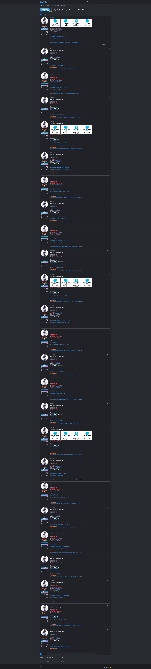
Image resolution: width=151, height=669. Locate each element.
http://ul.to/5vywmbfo (54, 544)
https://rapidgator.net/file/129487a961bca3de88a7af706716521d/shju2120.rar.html (66, 479)
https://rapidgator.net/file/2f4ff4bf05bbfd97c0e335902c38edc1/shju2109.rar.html (66, 197)
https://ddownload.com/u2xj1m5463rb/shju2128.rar (60, 646)
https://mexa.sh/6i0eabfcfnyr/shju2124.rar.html (59, 548)
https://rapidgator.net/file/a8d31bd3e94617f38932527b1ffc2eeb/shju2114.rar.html (66, 325)
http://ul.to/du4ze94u (54, 213)
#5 (109, 121)
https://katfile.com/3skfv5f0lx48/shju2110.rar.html (59, 216)
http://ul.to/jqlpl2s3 (53, 60)
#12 (109, 305)
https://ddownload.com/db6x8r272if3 (57, 114)
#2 (109, 48)
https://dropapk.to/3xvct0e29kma (56, 451)
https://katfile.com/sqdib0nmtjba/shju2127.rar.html (59, 619)
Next (45, 14)
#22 (109, 556)
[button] (53, 2)
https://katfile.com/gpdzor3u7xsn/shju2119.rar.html (60, 448)
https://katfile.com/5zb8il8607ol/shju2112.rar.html (59, 264)
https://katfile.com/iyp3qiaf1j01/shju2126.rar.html (59, 595)
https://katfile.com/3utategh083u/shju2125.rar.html (60, 570)
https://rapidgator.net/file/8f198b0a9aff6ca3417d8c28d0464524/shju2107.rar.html (66, 148)
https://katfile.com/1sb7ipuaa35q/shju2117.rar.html (59, 393)
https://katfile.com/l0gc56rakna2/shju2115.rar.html (59, 344)
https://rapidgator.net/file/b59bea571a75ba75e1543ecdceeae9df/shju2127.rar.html (66, 625)
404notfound (43, 11)
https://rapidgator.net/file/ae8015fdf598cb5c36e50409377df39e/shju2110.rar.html (66, 221)
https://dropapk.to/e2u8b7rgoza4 (56, 573)
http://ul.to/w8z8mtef (54, 85)
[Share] (108, 17)
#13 (109, 330)
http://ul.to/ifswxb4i (53, 342)
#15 (109, 378)
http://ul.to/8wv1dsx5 (54, 391)
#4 (109, 97)
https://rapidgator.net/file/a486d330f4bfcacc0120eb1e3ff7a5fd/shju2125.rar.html (66, 576)
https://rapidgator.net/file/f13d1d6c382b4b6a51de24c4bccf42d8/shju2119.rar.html (66, 454)
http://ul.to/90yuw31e (54, 238)
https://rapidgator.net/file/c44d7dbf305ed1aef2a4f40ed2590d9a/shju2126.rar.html (66, 601)
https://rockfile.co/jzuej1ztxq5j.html (57, 193)
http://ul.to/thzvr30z (54, 109)
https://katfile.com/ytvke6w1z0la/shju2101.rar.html (59, 36)
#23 (109, 580)
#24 (109, 605)
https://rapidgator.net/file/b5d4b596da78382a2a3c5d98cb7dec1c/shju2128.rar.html (66, 649)
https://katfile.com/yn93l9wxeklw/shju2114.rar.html (60, 320)
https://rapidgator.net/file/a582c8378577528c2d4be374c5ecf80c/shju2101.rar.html (66, 42)
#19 (109, 483)
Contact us (103, 667)
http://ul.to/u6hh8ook (54, 592)
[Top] (108, 667)
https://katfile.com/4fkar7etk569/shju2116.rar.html (59, 369)
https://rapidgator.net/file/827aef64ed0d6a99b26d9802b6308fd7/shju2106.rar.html (66, 117)
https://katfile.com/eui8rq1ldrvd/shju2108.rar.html (59, 167)
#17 (109, 427)
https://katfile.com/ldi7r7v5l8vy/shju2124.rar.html (59, 546)
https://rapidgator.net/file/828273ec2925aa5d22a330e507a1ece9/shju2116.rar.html (66, 374)
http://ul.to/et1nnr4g (54, 641)
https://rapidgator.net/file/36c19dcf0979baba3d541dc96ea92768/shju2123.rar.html (66, 527)
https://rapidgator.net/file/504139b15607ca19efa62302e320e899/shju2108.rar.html (66, 173)
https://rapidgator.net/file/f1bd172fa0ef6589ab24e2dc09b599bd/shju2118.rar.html (66, 423)
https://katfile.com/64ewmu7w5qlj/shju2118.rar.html (60, 417)
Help (106, 667)
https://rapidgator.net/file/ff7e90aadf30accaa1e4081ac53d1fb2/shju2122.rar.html (65, 503)
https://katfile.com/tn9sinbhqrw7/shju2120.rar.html (59, 473)
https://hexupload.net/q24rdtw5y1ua (57, 597)
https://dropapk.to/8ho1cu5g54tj (56, 499)
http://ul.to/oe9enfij (53, 262)
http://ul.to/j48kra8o (54, 293)
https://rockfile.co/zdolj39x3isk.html (57, 89)
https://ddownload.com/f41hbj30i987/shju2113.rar (59, 298)
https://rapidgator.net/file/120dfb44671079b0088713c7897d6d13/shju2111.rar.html (66, 246)
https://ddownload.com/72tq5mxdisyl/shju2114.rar (59, 322)
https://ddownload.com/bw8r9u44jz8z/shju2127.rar (60, 622)
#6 (109, 152)
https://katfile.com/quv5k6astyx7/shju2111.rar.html (59, 240)
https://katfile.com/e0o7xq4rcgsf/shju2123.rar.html (60, 522)
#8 (109, 201)
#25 (109, 629)
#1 (109, 17)
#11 (109, 274)
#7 (109, 177)
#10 (109, 250)
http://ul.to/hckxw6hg (54, 366)
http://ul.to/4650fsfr (54, 568)
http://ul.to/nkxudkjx (54, 446)
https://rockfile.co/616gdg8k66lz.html (57, 65)
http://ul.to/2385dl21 (54, 34)
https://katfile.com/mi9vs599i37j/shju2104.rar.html (59, 87)
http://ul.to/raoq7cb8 (54, 317)
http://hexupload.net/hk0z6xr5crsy (57, 475)
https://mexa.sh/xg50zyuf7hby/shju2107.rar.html (59, 145)
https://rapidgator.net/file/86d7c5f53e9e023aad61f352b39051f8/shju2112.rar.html (66, 270)
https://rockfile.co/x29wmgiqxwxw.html (57, 38)
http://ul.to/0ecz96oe (54, 519)
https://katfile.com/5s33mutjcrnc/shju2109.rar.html (59, 191)
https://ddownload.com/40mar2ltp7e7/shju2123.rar (60, 524)
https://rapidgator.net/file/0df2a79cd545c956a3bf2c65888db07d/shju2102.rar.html (66, 68)
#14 (109, 354)
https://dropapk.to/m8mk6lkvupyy (56, 420)
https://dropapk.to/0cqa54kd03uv (56, 371)
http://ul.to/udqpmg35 (54, 189)
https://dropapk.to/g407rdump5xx (56, 267)
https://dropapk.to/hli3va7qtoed (56, 395)
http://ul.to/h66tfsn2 (54, 495)
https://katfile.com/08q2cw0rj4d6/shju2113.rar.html (60, 295)
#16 (109, 403)
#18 (109, 458)
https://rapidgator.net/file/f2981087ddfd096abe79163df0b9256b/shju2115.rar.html (66, 350)
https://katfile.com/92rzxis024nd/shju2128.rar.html (59, 644)
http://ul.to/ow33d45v (54, 164)
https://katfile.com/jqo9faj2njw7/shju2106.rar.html (59, 111)
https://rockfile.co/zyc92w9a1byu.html (57, 242)
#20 (109, 507)
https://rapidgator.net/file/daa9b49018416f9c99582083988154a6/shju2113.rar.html (66, 301)
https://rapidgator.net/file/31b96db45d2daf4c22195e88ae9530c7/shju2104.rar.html (66, 93)
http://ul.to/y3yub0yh (54, 140)
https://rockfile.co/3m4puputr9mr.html (57, 218)
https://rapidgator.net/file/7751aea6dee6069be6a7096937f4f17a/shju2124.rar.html (66, 552)
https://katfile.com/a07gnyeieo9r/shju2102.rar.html (59, 63)
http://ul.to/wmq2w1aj (54, 617)
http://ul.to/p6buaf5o (54, 470)
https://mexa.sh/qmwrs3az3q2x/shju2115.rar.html (59, 346)
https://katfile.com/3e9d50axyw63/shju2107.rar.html (60, 142)
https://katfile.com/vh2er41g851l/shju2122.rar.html (59, 497)
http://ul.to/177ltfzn (53, 415)
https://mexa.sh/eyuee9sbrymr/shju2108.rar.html (59, 169)
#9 (109, 225)
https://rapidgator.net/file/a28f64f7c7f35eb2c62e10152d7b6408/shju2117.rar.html (66, 399)
